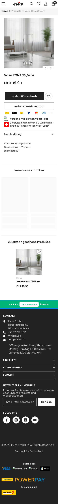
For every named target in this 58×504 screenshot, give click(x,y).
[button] (45, 68)
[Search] (31, 4)
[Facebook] (6, 419)
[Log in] (45, 4)
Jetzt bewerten (29, 304)
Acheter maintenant (29, 106)
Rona (19, 278)
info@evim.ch (17, 339)
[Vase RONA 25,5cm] (29, 262)
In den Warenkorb (24, 96)
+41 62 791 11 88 (17, 332)
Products (16, 11)
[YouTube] (35, 419)
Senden (46, 402)
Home (5, 11)
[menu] (3, 4)
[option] (29, 43)
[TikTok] (25, 419)
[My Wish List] (38, 4)
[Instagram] (16, 419)
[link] (14, 220)
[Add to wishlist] (48, 96)
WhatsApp (14, 336)
